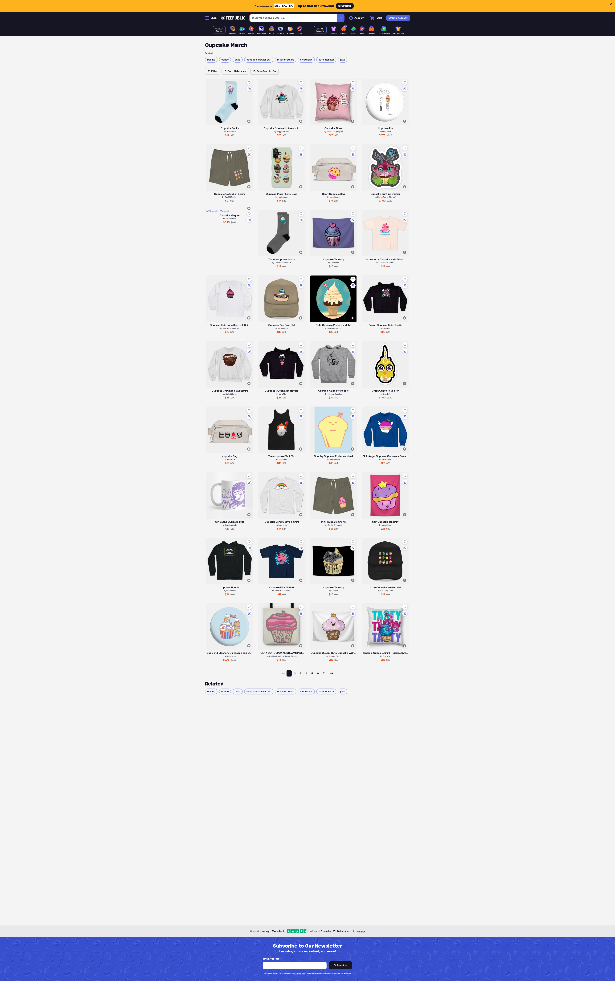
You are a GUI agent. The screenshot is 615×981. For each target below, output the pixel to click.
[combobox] (293, 18)
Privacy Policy (300, 973)
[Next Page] (331, 673)
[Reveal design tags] (248, 121)
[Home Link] (233, 18)
